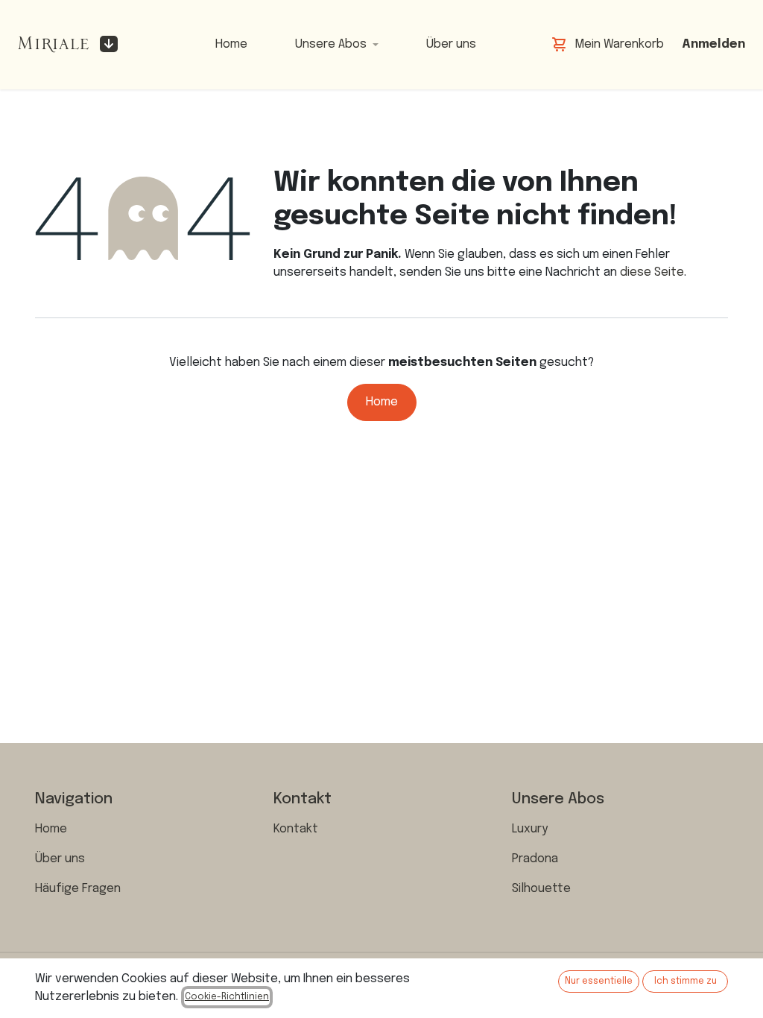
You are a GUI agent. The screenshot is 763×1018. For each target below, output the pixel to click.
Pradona (535, 859)
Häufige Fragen (78, 888)
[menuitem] (231, 45)
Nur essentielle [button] (599, 981)
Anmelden (713, 44)
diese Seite (652, 272)
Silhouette (541, 888)
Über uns (60, 859)
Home (382, 402)
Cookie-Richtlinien (227, 997)
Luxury (530, 829)
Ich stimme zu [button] (685, 981)
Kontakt (295, 829)
